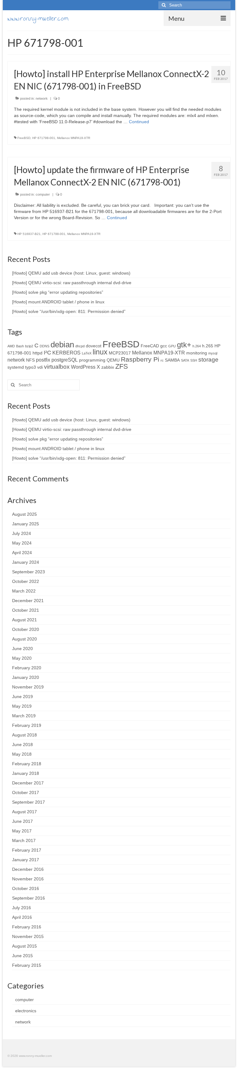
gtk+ (184, 345)
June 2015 (22, 955)
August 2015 (24, 946)
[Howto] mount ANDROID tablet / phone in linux (58, 301)
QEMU (113, 360)
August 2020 (24, 638)
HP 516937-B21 (29, 234)
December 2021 (28, 600)
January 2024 (25, 562)
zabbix (107, 367)
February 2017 (26, 850)
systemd (15, 367)
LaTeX (86, 353)
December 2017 (28, 782)
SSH (193, 360)
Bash (20, 346)
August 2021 (24, 619)
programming (92, 360)
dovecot (93, 345)
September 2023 (28, 571)
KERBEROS (66, 352)
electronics (25, 1010)
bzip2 (29, 346)
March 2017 (24, 840)
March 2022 (24, 590)
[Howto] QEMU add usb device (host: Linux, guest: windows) (71, 273)
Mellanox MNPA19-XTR (73, 138)
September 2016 (28, 898)
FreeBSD (23, 138)
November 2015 (28, 936)
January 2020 (25, 677)
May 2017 (22, 830)
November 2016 (28, 878)
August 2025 (24, 514)
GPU (172, 346)
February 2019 (26, 725)
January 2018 (25, 773)
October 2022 (25, 581)
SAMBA (172, 360)
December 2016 (28, 869)
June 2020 (22, 648)
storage (208, 359)
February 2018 (26, 763)
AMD (11, 346)
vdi (40, 367)
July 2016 (21, 907)
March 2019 (24, 715)
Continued (139, 121)
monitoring (196, 352)
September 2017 (28, 802)
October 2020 (25, 629)
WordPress (83, 367)
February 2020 (26, 667)
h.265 (207, 345)
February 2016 (26, 926)
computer (43, 194)
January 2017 (25, 859)
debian (62, 344)
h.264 (196, 346)
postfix (43, 360)
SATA (185, 360)
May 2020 (22, 658)
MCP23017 (120, 352)
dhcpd (80, 346)
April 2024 (22, 552)
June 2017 (22, 821)
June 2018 (22, 744)
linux (100, 352)
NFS (30, 360)
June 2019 (22, 696)
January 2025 (25, 523)
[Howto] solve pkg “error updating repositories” (57, 292)
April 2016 (22, 917)
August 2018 (24, 734)
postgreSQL (64, 360)
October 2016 (25, 888)
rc (162, 360)
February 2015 (26, 965)
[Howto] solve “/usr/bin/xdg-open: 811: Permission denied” (69, 311)
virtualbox (57, 366)
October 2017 (25, 792)
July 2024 (21, 533)
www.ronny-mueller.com (37, 19)
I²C (47, 352)
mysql (212, 353)
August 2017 (24, 811)
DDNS (44, 346)
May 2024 (22, 543)
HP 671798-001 (43, 138)
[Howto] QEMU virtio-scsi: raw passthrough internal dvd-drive (71, 282)
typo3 (30, 367)
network (42, 98)
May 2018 (22, 754)
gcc (163, 345)
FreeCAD (150, 345)
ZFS (121, 366)
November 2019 (28, 686)
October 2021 (25, 610)
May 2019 (22, 706)
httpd (37, 352)
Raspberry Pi (140, 359)
